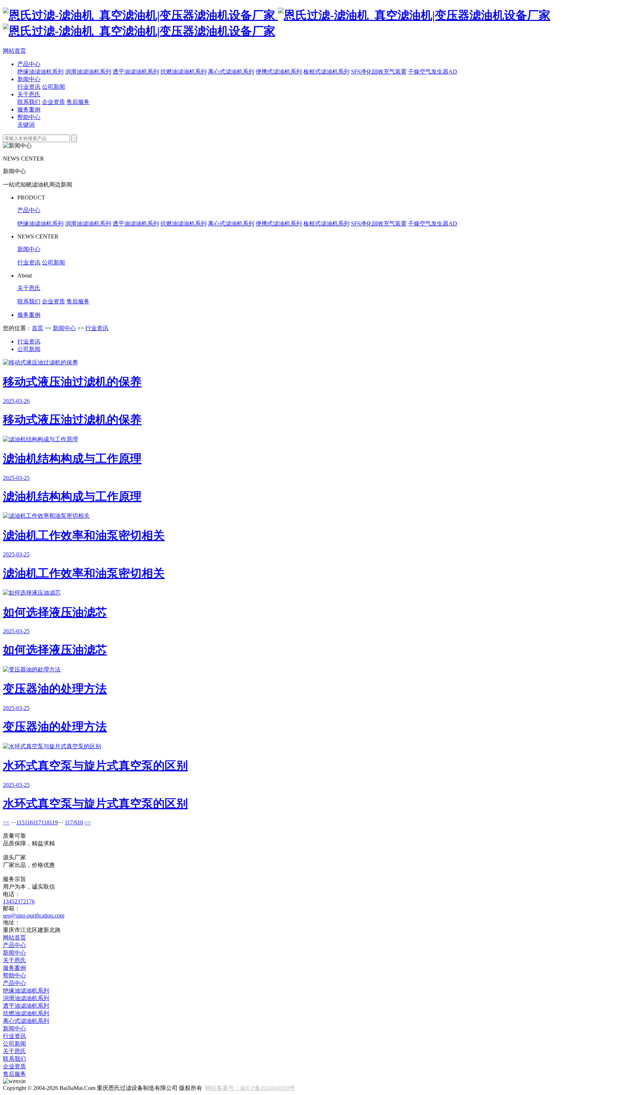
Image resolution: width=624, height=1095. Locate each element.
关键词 (26, 125)
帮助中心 (28, 117)
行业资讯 (28, 87)
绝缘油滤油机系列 (40, 72)
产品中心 (28, 64)
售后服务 (78, 102)
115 (20, 822)
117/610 (74, 822)
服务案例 (28, 109)
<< (6, 822)
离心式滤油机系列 (231, 72)
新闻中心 (28, 79)
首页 (37, 328)
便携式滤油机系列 (279, 72)
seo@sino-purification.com (33, 915)
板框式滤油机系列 (326, 72)
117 (37, 822)
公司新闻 (53, 87)
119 (53, 822)
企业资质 (53, 102)
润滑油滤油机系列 (88, 72)
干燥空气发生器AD (432, 72)
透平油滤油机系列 (136, 72)
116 (29, 822)
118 (45, 822)
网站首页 (14, 51)
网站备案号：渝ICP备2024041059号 (250, 1088)
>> (87, 822)
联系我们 (28, 102)
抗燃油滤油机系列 (183, 72)
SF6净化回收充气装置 (379, 72)
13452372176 (19, 901)
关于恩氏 (28, 94)
